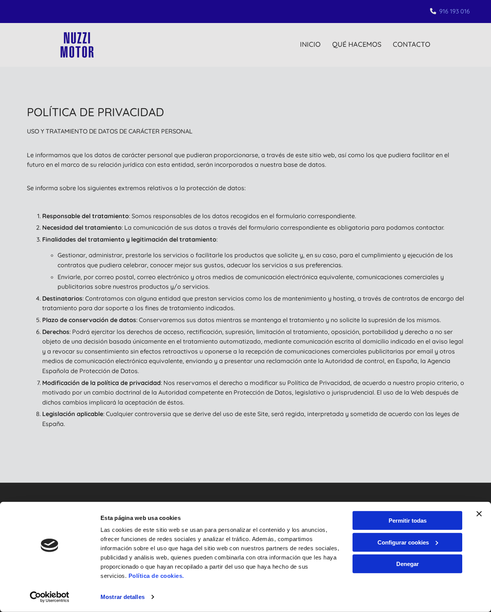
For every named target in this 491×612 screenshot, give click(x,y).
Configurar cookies (403, 542)
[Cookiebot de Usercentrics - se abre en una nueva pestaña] (49, 597)
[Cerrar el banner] (479, 514)
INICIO (310, 44)
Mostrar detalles (123, 597)
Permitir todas (408, 520)
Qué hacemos (356, 44)
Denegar (407, 564)
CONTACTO (411, 44)
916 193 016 (454, 11)
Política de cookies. (156, 576)
